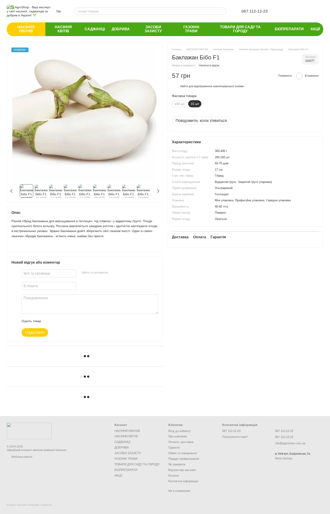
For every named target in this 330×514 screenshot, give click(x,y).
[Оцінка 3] (62, 321)
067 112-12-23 (255, 11)
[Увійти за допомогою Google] (120, 272)
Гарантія (174, 447)
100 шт (179, 104)
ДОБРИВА (121, 29)
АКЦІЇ (315, 29)
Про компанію (177, 436)
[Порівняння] (296, 11)
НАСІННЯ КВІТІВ (63, 29)
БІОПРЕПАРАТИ (289, 29)
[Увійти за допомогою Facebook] (113, 272)
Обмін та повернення (182, 453)
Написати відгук (209, 65)
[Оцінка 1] (48, 321)
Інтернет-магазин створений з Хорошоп (29, 504)
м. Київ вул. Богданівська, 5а (292, 453)
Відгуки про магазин (182, 470)
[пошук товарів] (222, 11)
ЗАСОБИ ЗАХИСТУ (153, 29)
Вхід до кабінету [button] (179, 431)
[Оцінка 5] (77, 321)
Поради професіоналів (183, 458)
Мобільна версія (21, 456)
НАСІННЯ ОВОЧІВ (26, 29)
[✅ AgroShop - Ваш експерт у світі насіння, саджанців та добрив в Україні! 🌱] (29, 430)
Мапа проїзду (283, 458)
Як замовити (176, 464)
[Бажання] (284, 11)
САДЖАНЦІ (95, 29)
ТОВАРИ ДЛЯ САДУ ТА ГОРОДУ (240, 29)
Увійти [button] (184, 86)
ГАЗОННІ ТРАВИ (191, 29)
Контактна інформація (183, 481)
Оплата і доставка (180, 442)
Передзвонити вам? (235, 436)
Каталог (173, 475)
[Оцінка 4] (70, 321)
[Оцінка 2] (55, 321)
